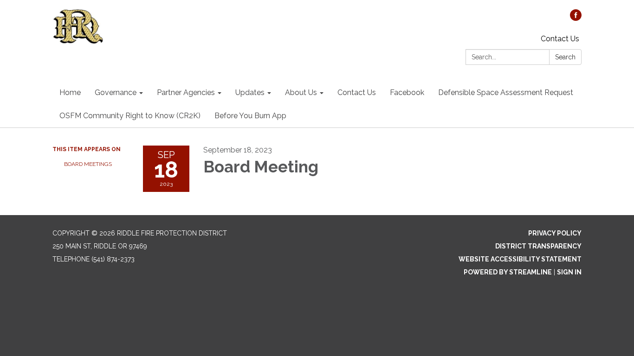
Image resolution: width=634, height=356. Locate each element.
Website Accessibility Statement (520, 259)
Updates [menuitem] (250, 92)
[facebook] (576, 18)
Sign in (569, 272)
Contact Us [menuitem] (356, 92)
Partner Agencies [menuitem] (186, 92)
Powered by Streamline (508, 272)
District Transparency (538, 246)
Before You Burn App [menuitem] (250, 115)
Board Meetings (88, 164)
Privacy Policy (555, 233)
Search (565, 57)
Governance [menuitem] (115, 92)
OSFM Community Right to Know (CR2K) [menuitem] (130, 115)
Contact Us (560, 38)
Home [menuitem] (70, 92)
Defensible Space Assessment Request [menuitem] (505, 92)
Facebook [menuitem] (407, 92)
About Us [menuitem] (301, 92)
